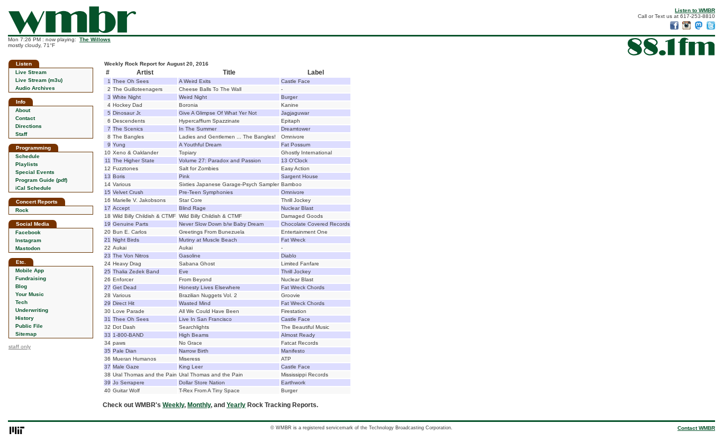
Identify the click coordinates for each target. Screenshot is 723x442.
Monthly (199, 405)
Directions (28, 126)
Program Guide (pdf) (41, 180)
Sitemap (26, 334)
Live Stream (31, 72)
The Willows (95, 39)
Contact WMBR (696, 428)
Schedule (27, 156)
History (24, 318)
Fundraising (30, 278)
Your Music (29, 294)
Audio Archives (35, 88)
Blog (21, 286)
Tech (21, 302)
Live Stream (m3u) (38, 80)
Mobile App (29, 270)
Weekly (173, 405)
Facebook (28, 232)
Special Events (35, 172)
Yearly (236, 405)
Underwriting (31, 310)
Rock (22, 210)
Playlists (26, 164)
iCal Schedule (33, 188)
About (22, 110)
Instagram (28, 240)
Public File (29, 326)
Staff (21, 134)
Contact (25, 118)
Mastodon (27, 248)
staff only (19, 346)
